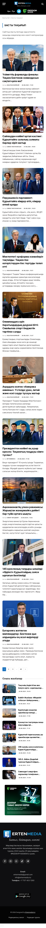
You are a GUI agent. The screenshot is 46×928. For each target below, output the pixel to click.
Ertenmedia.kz (30, 912)
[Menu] (4, 4)
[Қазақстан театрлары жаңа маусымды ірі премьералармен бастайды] (9, 725)
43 (21, 669)
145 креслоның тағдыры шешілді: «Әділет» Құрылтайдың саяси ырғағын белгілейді (22, 572)
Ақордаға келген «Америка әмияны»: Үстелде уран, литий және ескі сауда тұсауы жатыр (21, 390)
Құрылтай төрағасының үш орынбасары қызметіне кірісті (30, 737)
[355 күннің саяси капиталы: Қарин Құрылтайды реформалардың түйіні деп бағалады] (9, 750)
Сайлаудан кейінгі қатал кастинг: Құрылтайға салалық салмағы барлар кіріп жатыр (22, 139)
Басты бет (6, 18)
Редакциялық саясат (16, 917)
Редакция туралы (33, 917)
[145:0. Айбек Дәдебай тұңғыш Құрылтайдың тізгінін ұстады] (9, 762)
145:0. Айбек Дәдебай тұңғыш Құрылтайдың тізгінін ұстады (28, 762)
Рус (13, 11)
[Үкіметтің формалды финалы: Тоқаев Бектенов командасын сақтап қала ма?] (23, 58)
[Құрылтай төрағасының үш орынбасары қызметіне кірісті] (9, 737)
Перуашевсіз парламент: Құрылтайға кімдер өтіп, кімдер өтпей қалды (21, 201)
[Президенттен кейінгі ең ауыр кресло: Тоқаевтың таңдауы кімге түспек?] (23, 431)
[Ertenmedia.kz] (23, 4)
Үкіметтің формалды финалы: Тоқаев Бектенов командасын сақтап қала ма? (20, 78)
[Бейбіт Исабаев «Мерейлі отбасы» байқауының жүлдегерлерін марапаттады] (9, 700)
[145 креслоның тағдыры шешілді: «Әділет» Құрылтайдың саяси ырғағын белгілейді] (23, 552)
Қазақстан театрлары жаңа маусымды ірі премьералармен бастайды (30, 725)
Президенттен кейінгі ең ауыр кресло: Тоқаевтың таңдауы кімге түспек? (23, 451)
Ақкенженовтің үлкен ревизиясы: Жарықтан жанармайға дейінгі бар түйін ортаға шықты (22, 510)
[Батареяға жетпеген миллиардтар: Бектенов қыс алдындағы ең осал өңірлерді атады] (23, 614)
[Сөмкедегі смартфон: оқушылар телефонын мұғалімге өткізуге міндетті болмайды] (9, 774)
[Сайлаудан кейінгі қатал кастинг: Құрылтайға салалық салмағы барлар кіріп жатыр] (23, 119)
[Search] (42, 4)
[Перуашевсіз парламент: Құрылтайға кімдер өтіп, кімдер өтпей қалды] (23, 181)
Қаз (8, 11)
